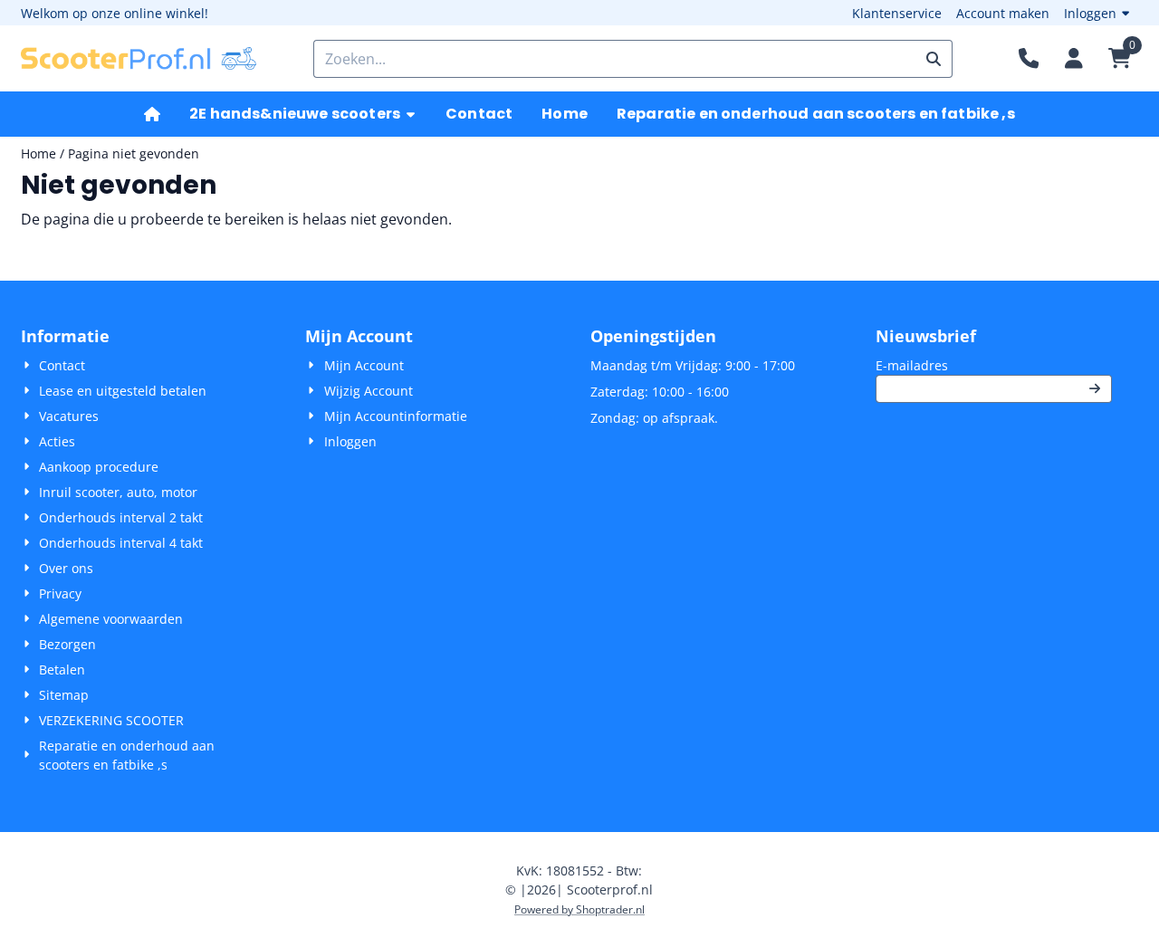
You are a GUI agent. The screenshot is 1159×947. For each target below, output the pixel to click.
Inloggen (1090, 13)
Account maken (1002, 13)
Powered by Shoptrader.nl (579, 909)
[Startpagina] (152, 114)
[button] (1074, 59)
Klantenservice (897, 13)
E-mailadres (994, 365)
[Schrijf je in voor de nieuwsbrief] (1095, 389)
